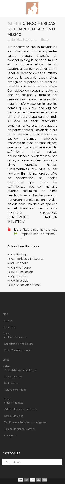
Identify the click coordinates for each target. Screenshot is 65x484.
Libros (5, 359)
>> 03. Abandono (19, 267)
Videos (6, 399)
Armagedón (10, 435)
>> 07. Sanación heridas (24, 285)
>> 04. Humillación (20, 272)
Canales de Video (13, 416)
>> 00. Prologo (18, 254)
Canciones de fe (13, 376)
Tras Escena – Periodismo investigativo (25, 422)
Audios (6, 366)
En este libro (29, 195)
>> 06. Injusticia (18, 280)
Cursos (6, 333)
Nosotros (7, 320)
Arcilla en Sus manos (15, 337)
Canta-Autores (12, 383)
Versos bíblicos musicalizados (20, 370)
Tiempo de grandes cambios (20, 429)
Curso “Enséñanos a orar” (18, 350)
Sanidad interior (22, 39)
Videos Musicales (13, 402)
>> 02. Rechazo (18, 263)
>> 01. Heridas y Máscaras (26, 258)
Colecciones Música (15, 389)
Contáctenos (9, 327)
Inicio (5, 314)
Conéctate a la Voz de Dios (19, 344)
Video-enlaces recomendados (20, 409)
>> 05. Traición (17, 276)
